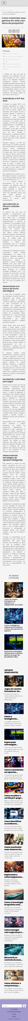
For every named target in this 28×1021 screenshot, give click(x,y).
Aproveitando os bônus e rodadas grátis (14, 56)
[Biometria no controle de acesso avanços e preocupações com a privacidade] (14, 949)
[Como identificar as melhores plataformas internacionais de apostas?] (14, 813)
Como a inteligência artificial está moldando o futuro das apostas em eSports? (13, 628)
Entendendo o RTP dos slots (11, 54)
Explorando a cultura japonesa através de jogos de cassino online (13, 878)
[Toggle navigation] (4, 2)
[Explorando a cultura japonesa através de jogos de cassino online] (14, 867)
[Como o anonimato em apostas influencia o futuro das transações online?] (14, 762)
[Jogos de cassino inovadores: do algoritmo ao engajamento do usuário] (13, 590)
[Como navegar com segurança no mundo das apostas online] (14, 922)
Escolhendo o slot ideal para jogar (12, 64)
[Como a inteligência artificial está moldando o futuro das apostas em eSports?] (13, 616)
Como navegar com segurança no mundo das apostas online (13, 933)
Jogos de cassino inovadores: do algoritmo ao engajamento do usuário (13, 602)
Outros (14, 1016)
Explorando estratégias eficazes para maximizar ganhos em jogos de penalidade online (13, 654)
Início (2, 10)
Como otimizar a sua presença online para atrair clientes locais (13, 987)
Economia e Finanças (14, 1012)
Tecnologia (9, 10)
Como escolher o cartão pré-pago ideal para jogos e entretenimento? (13, 799)
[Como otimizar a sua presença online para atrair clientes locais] (14, 975)
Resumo (7, 51)
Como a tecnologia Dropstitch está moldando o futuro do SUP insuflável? (13, 906)
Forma (14, 1014)
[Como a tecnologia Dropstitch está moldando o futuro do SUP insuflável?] (14, 894)
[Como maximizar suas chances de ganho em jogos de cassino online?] (14, 839)
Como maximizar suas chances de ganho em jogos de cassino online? (13, 850)
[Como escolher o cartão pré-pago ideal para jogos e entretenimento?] (14, 787)
